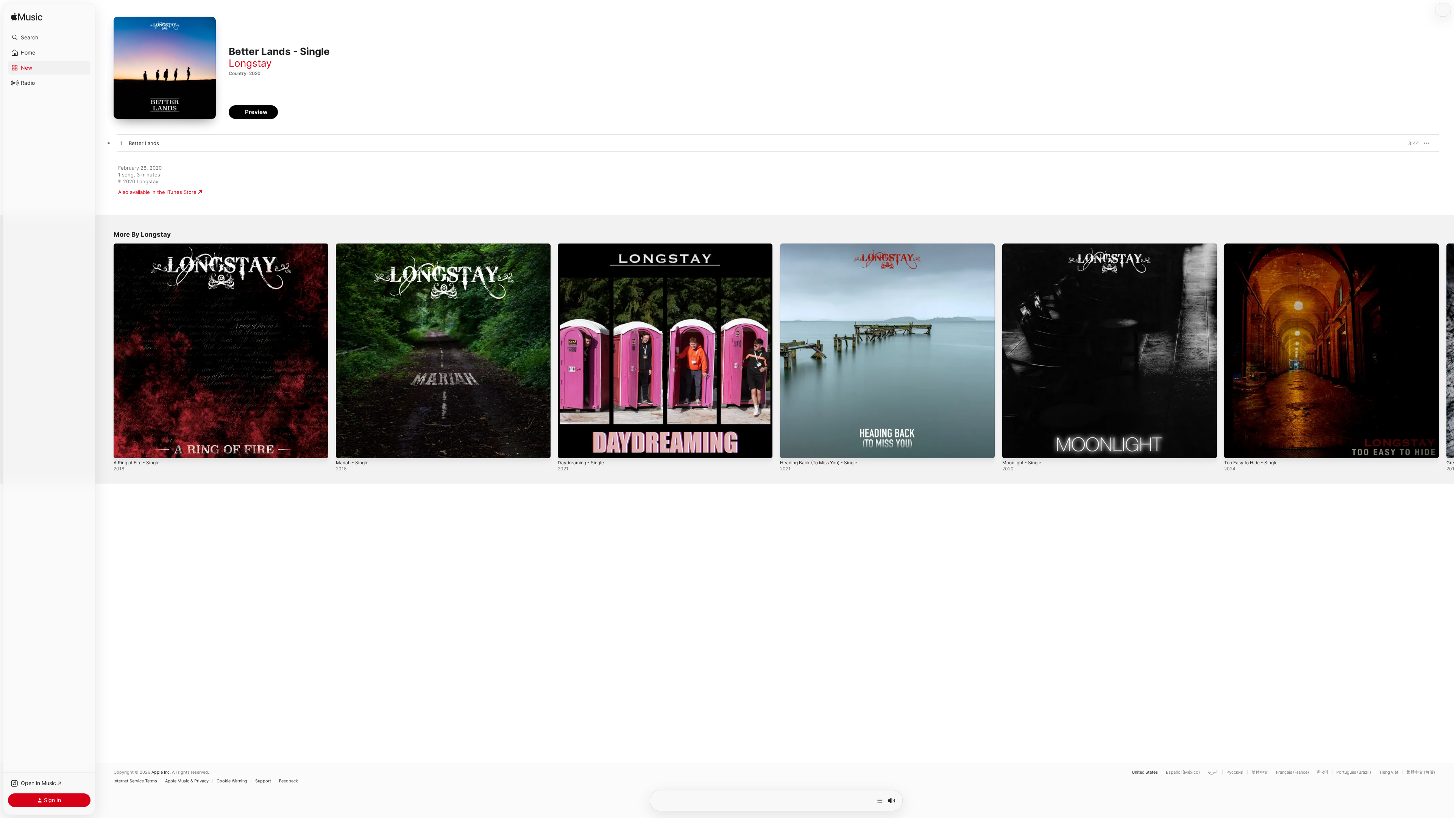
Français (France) (1292, 772)
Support (263, 781)
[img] (26, 17)
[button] (49, 37)
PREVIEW (1410, 143)
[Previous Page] (106, 351)
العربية (1213, 772)
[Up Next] (879, 800)
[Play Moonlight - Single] (1011, 448)
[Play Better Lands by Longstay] (121, 143)
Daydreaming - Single (583, 247)
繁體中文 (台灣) (1420, 772)
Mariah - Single (353, 247)
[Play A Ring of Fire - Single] (123, 448)
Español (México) (1183, 772)
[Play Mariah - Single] (345, 448)
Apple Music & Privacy (187, 781)
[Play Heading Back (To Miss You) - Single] (789, 448)
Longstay (250, 63)
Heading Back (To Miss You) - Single (823, 247)
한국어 (1322, 772)
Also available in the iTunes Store (157, 192)
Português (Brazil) (1353, 772)
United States (1145, 772)
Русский (1234, 772)
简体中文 (1259, 772)
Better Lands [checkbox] (144, 143)
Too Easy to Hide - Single (1254, 247)
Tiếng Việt (1388, 772)
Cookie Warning (232, 781)
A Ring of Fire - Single (139, 247)
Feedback (288, 781)
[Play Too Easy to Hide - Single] (1233, 448)
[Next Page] (1446, 351)
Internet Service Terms (135, 781)
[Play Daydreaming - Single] (567, 448)
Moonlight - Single (1024, 247)
